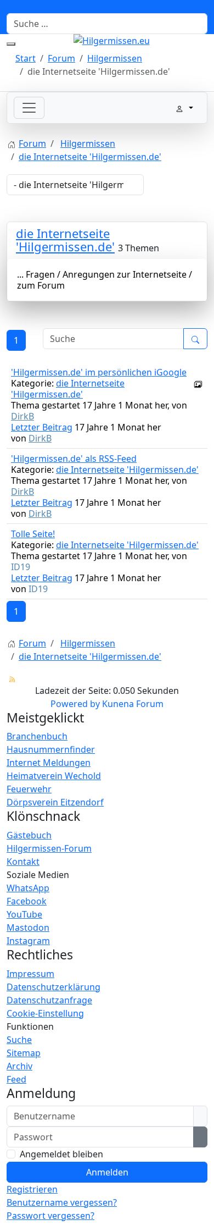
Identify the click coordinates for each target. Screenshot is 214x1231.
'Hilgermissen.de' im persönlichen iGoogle (99, 372)
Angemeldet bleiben (61, 1154)
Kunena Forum (133, 704)
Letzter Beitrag (41, 427)
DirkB (22, 416)
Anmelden (107, 1172)
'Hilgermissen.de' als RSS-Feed (74, 458)
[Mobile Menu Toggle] (11, 44)
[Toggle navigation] (29, 108)
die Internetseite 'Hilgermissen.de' (65, 240)
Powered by (75, 704)
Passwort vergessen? (50, 1216)
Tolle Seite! (33, 534)
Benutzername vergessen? (62, 1202)
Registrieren (32, 1189)
